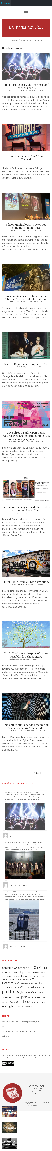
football (4, 979)
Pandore (36, 1093)
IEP (32, 979)
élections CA (28, 1007)
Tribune (35, 997)
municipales (16, 987)
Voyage (33, 1002)
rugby (21, 992)
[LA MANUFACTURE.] (26, 35)
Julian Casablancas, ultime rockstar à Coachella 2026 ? (26, 66)
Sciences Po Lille (10, 997)
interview (24, 984)
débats (4, 976)
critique (21, 972)
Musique (25, 987)
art (15, 968)
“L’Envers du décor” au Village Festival (26, 137)
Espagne (25, 976)
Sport (23, 997)
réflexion (34, 992)
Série (29, 998)
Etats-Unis (32, 976)
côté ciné (39, 973)
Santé (41, 992)
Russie (27, 992)
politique (10, 991)
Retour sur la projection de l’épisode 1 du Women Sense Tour (26, 488)
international (11, 983)
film (44, 976)
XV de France (42, 1002)
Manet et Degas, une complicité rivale (26, 345)
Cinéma (40, 967)
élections (18, 1006)
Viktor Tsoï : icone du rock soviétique (26, 563)
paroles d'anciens (37, 987)
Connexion (5, 3)
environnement (14, 976)
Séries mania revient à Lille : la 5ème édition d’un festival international (26, 277)
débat (45, 973)
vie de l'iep (21, 1002)
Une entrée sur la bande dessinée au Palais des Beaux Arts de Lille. (26, 706)
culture (31, 972)
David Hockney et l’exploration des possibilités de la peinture (26, 634)
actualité (7, 967)
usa (41, 997)
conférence (9, 972)
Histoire (28, 979)
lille (40, 983)
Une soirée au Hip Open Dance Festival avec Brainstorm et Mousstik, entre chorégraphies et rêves (26, 414)
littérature (7, 987)
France (11, 979)
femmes (40, 976)
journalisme (33, 984)
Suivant (37, 773)
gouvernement (20, 979)
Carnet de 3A (24, 967)
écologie (7, 1006)
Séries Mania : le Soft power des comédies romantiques (26, 206)
